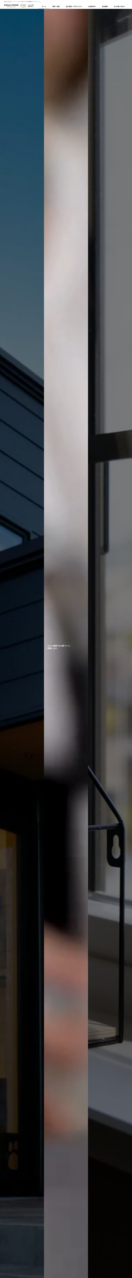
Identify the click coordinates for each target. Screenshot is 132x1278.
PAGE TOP (127, 1238)
